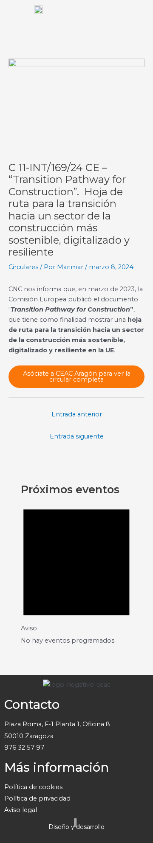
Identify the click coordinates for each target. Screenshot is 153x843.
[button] (138, 17)
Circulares (23, 267)
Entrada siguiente (77, 436)
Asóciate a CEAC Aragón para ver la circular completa (76, 377)
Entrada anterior (76, 414)
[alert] (76, 571)
